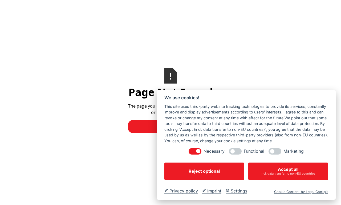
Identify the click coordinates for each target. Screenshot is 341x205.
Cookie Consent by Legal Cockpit (301, 192)
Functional (254, 151)
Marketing (293, 151)
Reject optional (204, 171)
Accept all (288, 171)
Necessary (214, 151)
